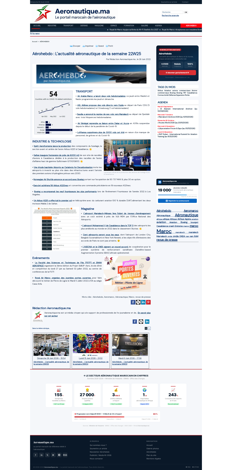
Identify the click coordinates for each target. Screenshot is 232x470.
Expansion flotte (183, 95)
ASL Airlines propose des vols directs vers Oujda (100, 105)
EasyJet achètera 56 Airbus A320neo (51, 185)
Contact (185, 2)
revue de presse (143, 297)
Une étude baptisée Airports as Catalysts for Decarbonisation (63, 167)
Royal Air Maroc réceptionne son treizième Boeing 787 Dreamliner (172, 30)
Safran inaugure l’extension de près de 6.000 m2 (56, 155)
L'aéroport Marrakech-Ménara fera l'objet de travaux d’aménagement (117, 213)
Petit (110, 46)
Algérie (188, 219)
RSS (65, 455)
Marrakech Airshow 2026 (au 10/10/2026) (176, 117)
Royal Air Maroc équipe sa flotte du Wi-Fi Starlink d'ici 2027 (116, 30)
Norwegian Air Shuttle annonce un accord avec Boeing (59, 179)
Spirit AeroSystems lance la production (52, 146)
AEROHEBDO (191, 25)
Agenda (158, 25)
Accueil (37, 25)
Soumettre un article (169, 2)
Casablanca (192, 93)
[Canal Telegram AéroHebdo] (59, 455)
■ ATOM (195, 467)
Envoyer (76, 46)
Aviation (167, 90)
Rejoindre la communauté (178, 201)
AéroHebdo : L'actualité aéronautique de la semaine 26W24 (90, 363)
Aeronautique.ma (143, 425)
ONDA (182, 236)
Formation (129, 25)
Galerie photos (152, 448)
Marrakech (162, 236)
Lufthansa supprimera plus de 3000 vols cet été (100, 132)
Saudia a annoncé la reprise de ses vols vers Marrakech (103, 114)
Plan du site (151, 455)
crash (171, 226)
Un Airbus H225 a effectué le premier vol (53, 200)
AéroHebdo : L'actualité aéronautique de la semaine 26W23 (130, 363)
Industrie (52, 25)
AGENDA (163, 102)
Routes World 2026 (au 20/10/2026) (174, 123)
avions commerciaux (181, 90)
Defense (84, 25)
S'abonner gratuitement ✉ (177, 73)
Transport (68, 25)
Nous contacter (96, 458)
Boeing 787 (181, 93)
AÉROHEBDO (44, 41)
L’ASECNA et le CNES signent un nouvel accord (106, 246)
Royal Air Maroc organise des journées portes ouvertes (63, 278)
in (41, 455)
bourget (194, 222)
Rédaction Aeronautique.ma (122, 59)
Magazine (99, 25)
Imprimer (89, 46)
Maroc (132, 297)
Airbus (160, 90)
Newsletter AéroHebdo (99, 452)
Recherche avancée (170, 15)
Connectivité (163, 95)
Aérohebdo (98, 297)
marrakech (180, 232)
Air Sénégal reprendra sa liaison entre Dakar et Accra (103, 123)
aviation (195, 219)
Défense (172, 95)
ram (187, 236)
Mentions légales (153, 458)
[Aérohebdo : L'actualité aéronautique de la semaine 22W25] (55, 207)
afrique (160, 219)
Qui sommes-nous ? (98, 445)
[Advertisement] (177, 158)
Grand (101, 46)
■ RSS (188, 467)
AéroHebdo (151, 452)
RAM (196, 236)
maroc (186, 226)
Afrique (173, 219)
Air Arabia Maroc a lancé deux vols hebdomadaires (101, 96)
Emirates (179, 226)
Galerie (144, 25)
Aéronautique (121, 297)
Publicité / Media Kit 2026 (100, 455)
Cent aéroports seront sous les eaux (101, 234)
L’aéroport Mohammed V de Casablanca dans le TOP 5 (107, 225)
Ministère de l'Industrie (96, 425)
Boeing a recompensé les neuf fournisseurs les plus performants (65, 191)
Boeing (173, 93)
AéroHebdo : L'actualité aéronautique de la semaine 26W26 (51, 363)
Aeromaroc (109, 297)
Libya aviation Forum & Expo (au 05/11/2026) (177, 128)
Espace (114, 25)
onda (170, 236)
